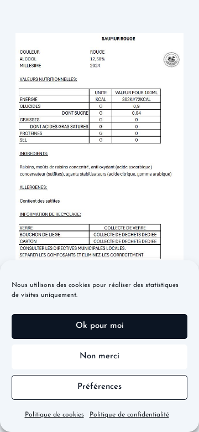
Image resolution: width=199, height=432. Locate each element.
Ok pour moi (100, 326)
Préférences (99, 387)
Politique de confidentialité (129, 415)
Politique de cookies (54, 415)
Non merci (99, 356)
